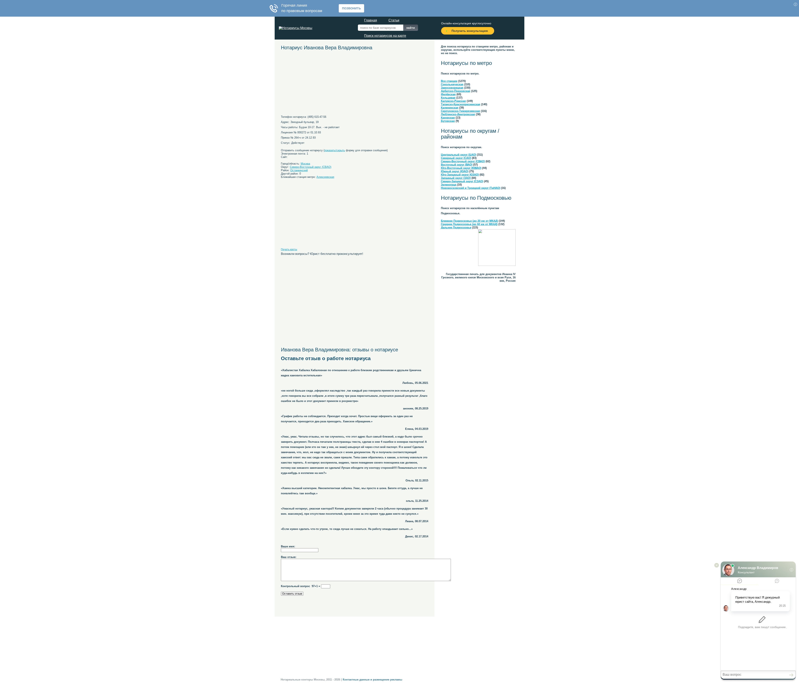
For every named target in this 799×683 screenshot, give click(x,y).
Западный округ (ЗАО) (456, 178)
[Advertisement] (319, 84)
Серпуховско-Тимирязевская (460, 111)
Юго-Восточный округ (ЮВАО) (461, 168)
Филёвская (448, 94)
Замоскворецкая (452, 87)
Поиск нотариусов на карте (385, 35)
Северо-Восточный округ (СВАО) (310, 167)
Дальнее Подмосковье (456, 227)
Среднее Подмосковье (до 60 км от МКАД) (469, 224)
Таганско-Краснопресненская (460, 104)
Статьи (393, 20)
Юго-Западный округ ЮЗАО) (460, 174)
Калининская (449, 107)
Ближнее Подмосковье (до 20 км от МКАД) (469, 220)
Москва (305, 163)
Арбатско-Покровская (455, 91)
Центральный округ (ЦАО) (458, 154)
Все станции (449, 81)
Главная (370, 20)
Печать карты (289, 249)
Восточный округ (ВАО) (456, 164)
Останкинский (299, 170)
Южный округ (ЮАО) (454, 171)
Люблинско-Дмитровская (458, 114)
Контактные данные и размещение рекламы (372, 679)
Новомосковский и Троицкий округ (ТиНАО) (470, 188)
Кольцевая (448, 97)
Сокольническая (452, 84)
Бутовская (448, 121)
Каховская (448, 117)
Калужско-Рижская (453, 101)
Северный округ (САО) (456, 158)
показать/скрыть (334, 150)
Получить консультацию (470, 30)
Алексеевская (325, 176)
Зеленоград (448, 184)
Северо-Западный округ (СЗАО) (462, 181)
